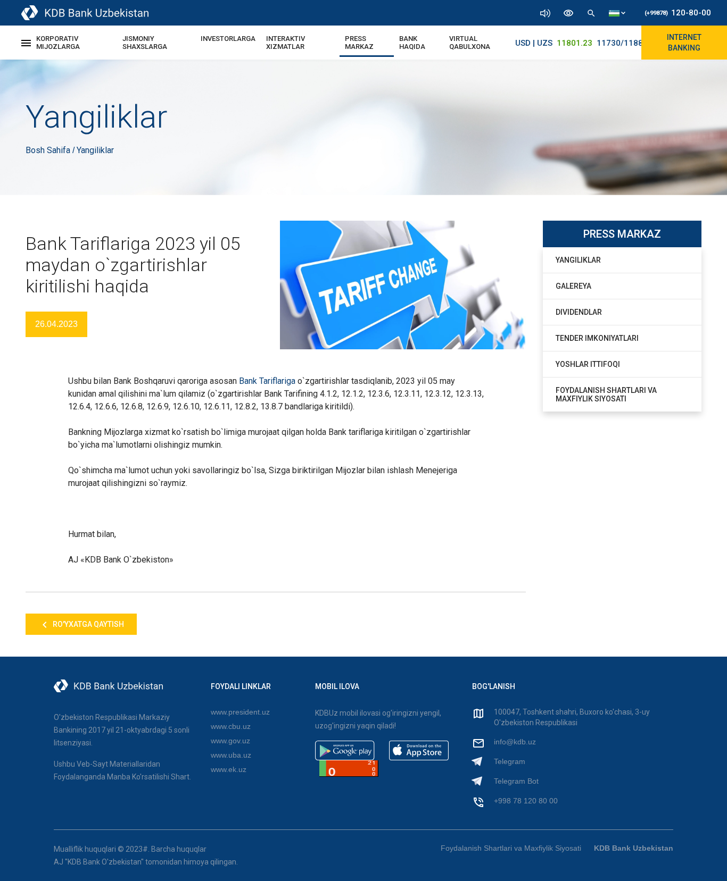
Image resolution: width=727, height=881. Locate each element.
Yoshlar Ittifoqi (588, 364)
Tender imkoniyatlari (597, 338)
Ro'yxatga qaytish (87, 624)
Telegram (509, 761)
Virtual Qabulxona (469, 43)
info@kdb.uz (515, 741)
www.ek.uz (228, 769)
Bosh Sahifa (49, 150)
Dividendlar (579, 312)
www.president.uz (240, 712)
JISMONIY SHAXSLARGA (144, 43)
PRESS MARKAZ (359, 43)
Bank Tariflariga (267, 381)
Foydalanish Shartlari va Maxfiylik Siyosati (606, 394)
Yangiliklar (578, 260)
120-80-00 (678, 13)
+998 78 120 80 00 (526, 800)
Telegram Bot (516, 781)
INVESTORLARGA (228, 39)
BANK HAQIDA (412, 43)
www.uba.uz (231, 755)
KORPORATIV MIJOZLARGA (58, 43)
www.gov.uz (230, 740)
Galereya (573, 286)
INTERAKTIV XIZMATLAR (285, 43)
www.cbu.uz (231, 726)
